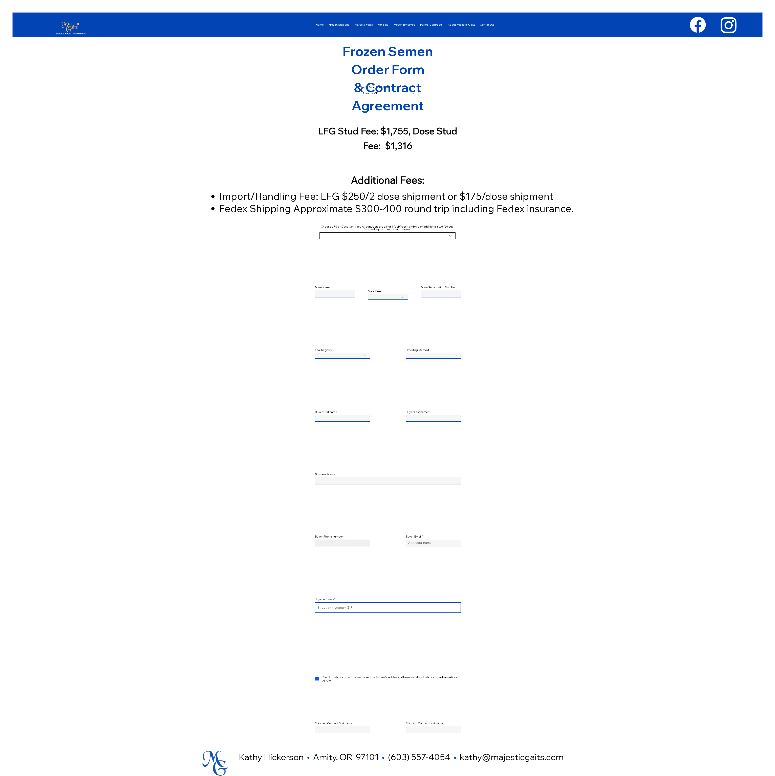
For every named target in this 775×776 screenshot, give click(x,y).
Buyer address (324, 599)
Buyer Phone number (329, 536)
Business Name (325, 474)
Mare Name (322, 287)
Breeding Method (417, 350)
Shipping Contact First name (333, 723)
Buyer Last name (417, 412)
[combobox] (388, 607)
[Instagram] (728, 24)
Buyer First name (326, 412)
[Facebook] (697, 24)
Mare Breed (375, 291)
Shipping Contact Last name (424, 723)
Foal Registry (323, 350)
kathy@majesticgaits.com (512, 757)
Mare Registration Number (438, 287)
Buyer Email (413, 536)
